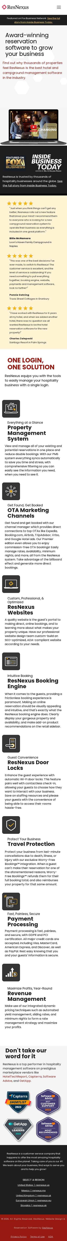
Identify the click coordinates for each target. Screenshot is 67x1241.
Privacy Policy (19, 1236)
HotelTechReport (15, 1077)
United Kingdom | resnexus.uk (33, 1195)
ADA (50, 1236)
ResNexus (47, 1228)
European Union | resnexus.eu (33, 1200)
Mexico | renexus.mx (33, 1190)
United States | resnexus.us (33, 1185)
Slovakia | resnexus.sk (34, 1205)
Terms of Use (37, 1236)
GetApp (25, 1081)
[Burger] (59, 7)
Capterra (35, 1077)
